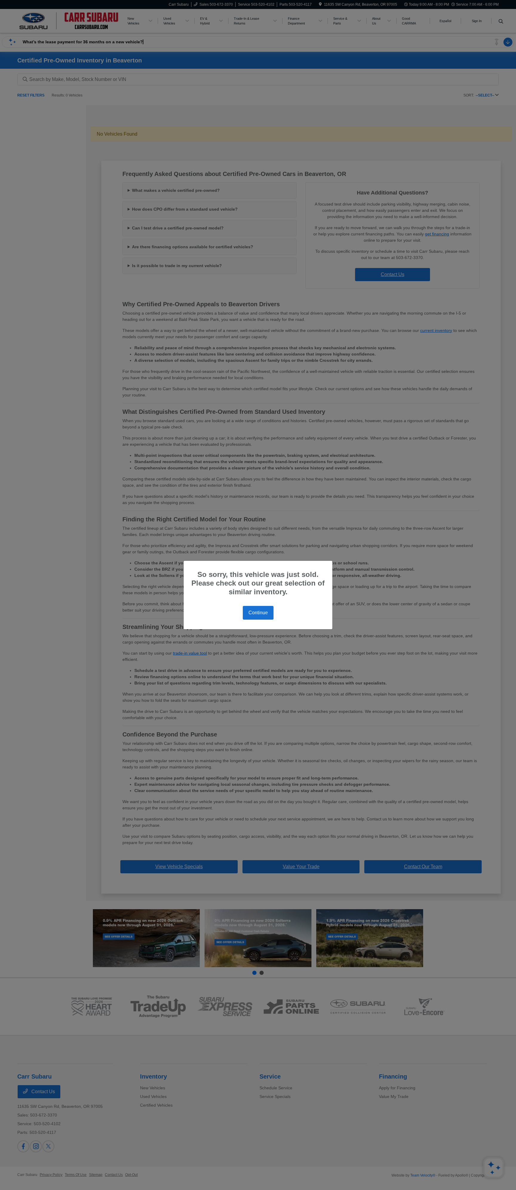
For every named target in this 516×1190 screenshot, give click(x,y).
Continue (258, 612)
